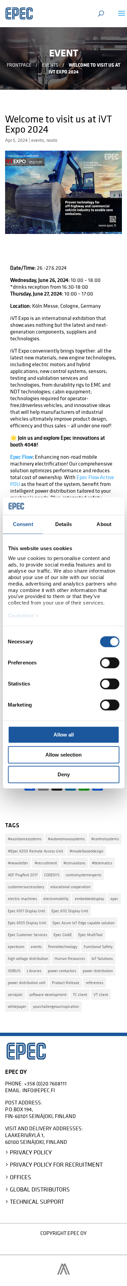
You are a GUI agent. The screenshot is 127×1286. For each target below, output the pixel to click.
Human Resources (70, 958)
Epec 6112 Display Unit (69, 910)
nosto (51, 140)
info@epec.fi (38, 1090)
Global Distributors (40, 1189)
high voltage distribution (28, 958)
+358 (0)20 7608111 (45, 1083)
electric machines (22, 898)
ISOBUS (14, 970)
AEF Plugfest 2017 (23, 874)
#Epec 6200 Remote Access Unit (35, 850)
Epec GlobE (63, 934)
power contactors (62, 970)
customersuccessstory (26, 886)
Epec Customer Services (27, 934)
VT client (100, 994)
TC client (80, 994)
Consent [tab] (23, 524)
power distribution (98, 970)
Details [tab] (63, 524)
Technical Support (37, 1201)
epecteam (16, 946)
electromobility (55, 898)
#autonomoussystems (66, 838)
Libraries (34, 970)
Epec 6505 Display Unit (27, 922)
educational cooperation (70, 886)
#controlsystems (105, 838)
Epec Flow (21, 456)
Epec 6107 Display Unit (26, 910)
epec (114, 898)
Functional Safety (98, 946)
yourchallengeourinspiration (56, 1006)
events (37, 140)
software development (47, 994)
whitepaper (17, 1006)
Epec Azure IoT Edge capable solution (83, 922)
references (94, 982)
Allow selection (63, 755)
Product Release (65, 982)
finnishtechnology (62, 946)
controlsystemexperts (83, 874)
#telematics (102, 862)
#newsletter (18, 862)
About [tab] (104, 524)
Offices (20, 1177)
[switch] (109, 663)
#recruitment (46, 862)
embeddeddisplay (89, 898)
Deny (64, 775)
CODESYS (51, 874)
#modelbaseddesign (86, 850)
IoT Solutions (102, 958)
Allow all (64, 735)
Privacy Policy (31, 1152)
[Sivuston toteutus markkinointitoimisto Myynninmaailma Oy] (63, 1272)
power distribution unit (26, 982)
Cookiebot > (23, 616)
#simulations (74, 862)
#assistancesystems (24, 838)
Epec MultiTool (90, 934)
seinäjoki (15, 994)
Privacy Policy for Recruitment (56, 1164)
